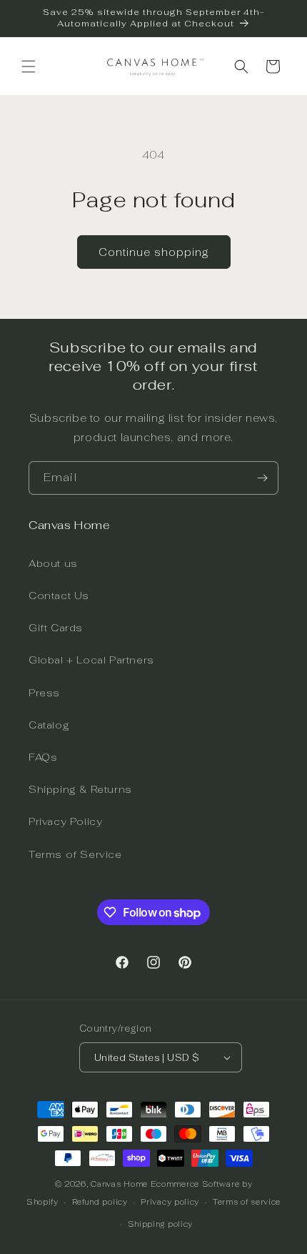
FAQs (43, 757)
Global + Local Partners (91, 659)
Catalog (49, 725)
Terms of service (247, 1202)
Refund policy (100, 1202)
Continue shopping (154, 252)
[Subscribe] (262, 478)
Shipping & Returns (80, 789)
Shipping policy (160, 1224)
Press (44, 692)
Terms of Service (75, 854)
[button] (28, 66)
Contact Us (59, 595)
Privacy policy (170, 1202)
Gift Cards (56, 627)
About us (53, 563)
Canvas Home (119, 1184)
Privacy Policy (65, 821)
